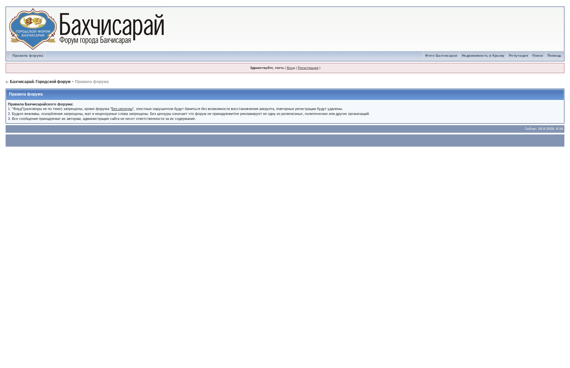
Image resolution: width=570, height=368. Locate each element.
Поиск (537, 55)
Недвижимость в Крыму (483, 55)
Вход (291, 68)
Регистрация (308, 68)
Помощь (555, 55)
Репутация (518, 55)
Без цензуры (122, 109)
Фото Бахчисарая (441, 55)
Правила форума (28, 55)
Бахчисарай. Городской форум (40, 81)
